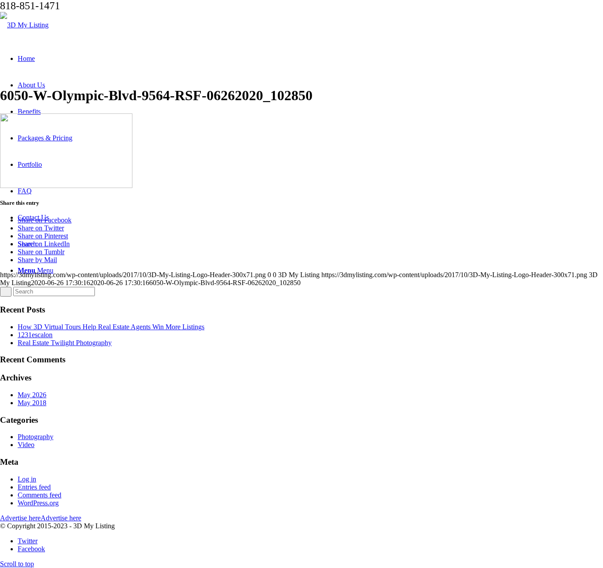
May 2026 (32, 395)
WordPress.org (38, 503)
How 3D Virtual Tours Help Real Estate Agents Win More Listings (111, 327)
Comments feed (39, 495)
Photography (35, 436)
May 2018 (32, 402)
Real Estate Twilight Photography (65, 342)
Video (26, 444)
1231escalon (35, 335)
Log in (27, 479)
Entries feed (34, 487)
